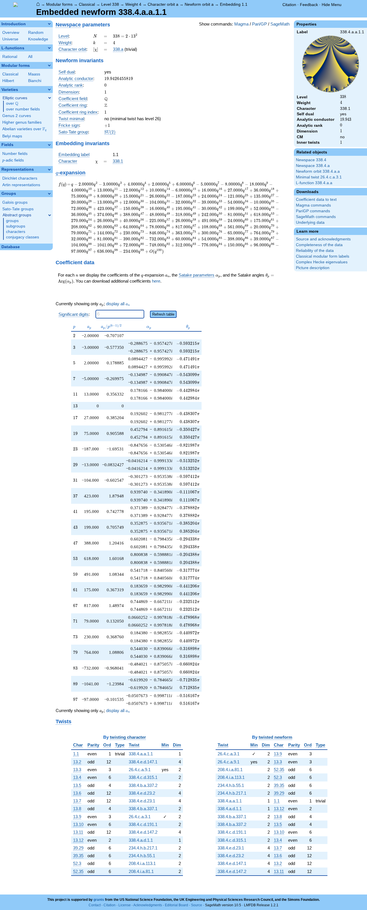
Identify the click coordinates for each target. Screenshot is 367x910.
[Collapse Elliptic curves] (49, 98)
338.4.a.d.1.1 (141, 840)
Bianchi (34, 81)
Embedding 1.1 (233, 4)
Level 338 (110, 4)
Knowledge (38, 39)
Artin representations (21, 185)
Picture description (312, 268)
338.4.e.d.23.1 (142, 800)
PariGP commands (313, 211)
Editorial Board (176, 905)
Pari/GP (259, 24)
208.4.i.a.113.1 (142, 863)
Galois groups (15, 202)
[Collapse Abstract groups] (49, 215)
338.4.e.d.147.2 (143, 832)
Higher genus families (22, 122)
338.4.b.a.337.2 (143, 785)
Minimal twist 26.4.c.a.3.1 (319, 177)
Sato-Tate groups (18, 209)
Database (10, 247)
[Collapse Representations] (49, 169)
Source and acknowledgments (323, 239)
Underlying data (310, 222)
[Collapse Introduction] (49, 24)
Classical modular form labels (322, 256)
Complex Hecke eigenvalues (322, 262)
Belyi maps (12, 136)
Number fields (15, 153)
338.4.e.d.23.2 (142, 793)
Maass (34, 74)
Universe (10, 39)
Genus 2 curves (16, 116)
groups (12, 221)
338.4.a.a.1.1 (141, 753)
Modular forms (59, 4)
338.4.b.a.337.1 (143, 808)
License (124, 905)
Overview (10, 32)
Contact (95, 905)
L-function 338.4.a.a (314, 183)
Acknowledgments (147, 905)
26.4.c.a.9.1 (140, 769)
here (156, 281)
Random (36, 32)
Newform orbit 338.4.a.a (318, 171)
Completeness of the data (319, 245)
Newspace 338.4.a (313, 166)
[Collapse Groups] (49, 193)
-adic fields (13, 160)
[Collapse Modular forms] (49, 65)
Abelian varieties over (24, 129)
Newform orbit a (199, 4)
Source (196, 905)
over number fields (23, 109)
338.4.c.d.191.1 (143, 824)
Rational (9, 57)
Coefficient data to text (316, 199)
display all (118, 303)
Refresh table (163, 314)
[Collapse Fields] (49, 145)
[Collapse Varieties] (49, 89)
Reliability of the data (315, 250)
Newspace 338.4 (311, 160)
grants (98, 900)
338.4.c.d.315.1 (143, 777)
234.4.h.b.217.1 (143, 847)
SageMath (280, 24)
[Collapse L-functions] (49, 48)
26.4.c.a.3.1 (140, 816)
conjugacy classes (22, 237)
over (12, 103)
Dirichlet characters (19, 178)
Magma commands (313, 205)
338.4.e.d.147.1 (143, 761)
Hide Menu (331, 4)
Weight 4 (133, 4)
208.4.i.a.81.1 (141, 871)
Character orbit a (163, 4)
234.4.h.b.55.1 (142, 855)
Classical (87, 4)
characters (15, 232)
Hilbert (8, 81)
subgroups (15, 226)
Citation (289, 4)
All (30, 57)
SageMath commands (316, 217)
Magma (241, 24)
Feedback (309, 4)
